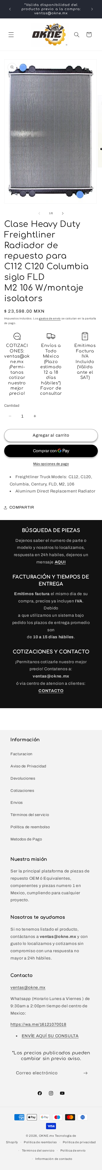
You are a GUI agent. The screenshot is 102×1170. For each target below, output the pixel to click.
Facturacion (21, 754)
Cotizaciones (22, 790)
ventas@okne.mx (28, 987)
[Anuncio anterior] (10, 9)
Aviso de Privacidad (28, 766)
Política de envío (73, 1150)
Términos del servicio (29, 815)
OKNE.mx (46, 1135)
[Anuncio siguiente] (92, 9)
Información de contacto (53, 1158)
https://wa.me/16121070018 (38, 1024)
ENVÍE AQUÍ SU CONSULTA (50, 1036)
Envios (16, 802)
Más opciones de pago (51, 464)
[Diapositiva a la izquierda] (39, 213)
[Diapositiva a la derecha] (63, 213)
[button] (11, 35)
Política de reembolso (30, 827)
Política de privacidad (79, 1142)
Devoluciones (22, 778)
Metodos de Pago (26, 839)
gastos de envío (50, 318)
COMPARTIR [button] (21, 507)
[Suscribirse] (86, 1073)
